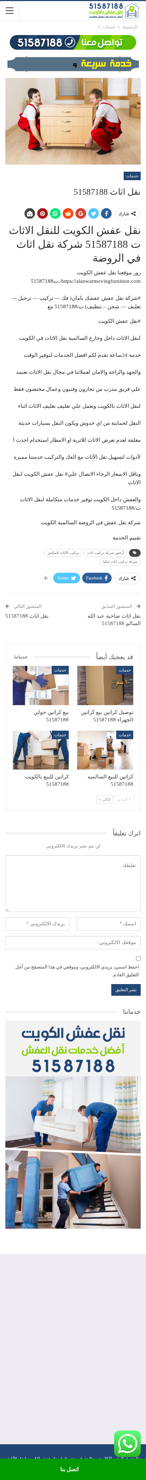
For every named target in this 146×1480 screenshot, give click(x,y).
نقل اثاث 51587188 (27, 616)
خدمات (132, 175)
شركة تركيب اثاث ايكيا (120, 562)
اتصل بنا (69, 1469)
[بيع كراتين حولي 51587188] (41, 685)
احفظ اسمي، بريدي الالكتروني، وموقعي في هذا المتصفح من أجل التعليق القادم (77, 970)
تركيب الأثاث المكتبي (63, 553)
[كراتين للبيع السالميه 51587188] (105, 750)
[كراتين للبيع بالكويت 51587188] (41, 750)
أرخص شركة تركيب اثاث (105, 553)
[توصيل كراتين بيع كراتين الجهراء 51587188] (105, 685)
